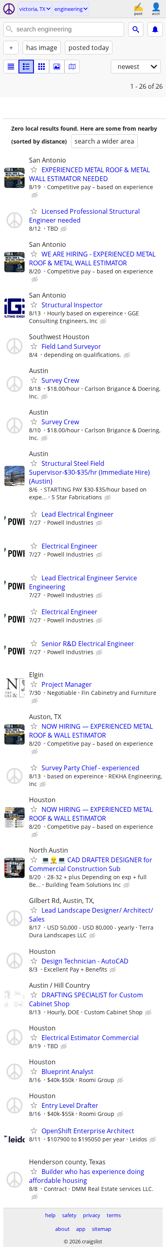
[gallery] (56, 66)
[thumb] (26, 66)
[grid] (41, 66)
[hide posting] (35, 195)
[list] (11, 66)
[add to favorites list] (34, 169)
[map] (72, 66)
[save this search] (155, 29)
